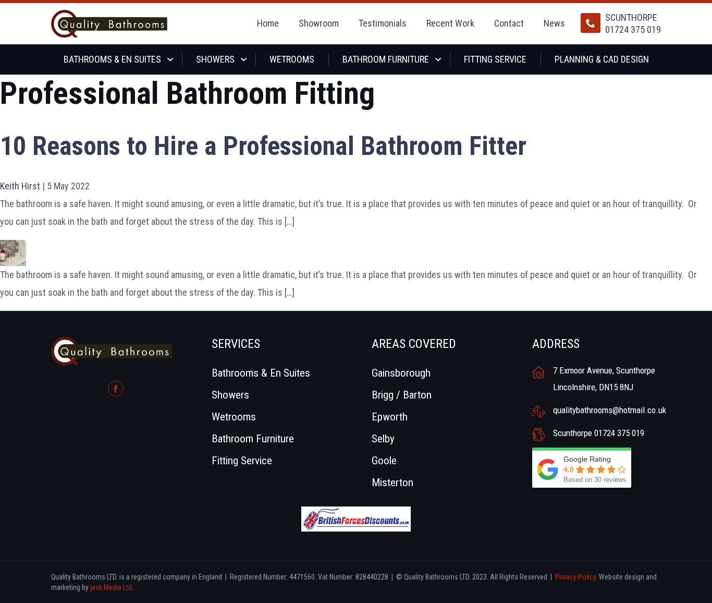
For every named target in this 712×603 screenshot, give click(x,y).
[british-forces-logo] (356, 515)
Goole (384, 460)
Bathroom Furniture (385, 59)
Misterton (392, 482)
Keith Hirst (20, 185)
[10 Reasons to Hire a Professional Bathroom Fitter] (13, 248)
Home (268, 23)
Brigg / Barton (402, 395)
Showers (215, 59)
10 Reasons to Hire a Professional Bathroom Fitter (263, 146)
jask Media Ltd (111, 587)
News (554, 23)
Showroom (319, 23)
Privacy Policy (575, 577)
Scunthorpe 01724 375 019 (633, 23)
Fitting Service (495, 59)
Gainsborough (401, 373)
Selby (383, 438)
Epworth (390, 417)
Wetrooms (291, 59)
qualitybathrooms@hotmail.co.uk (607, 410)
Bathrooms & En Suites (112, 59)
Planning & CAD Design (602, 59)
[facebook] (116, 388)
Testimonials (383, 23)
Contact (509, 23)
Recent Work (450, 23)
